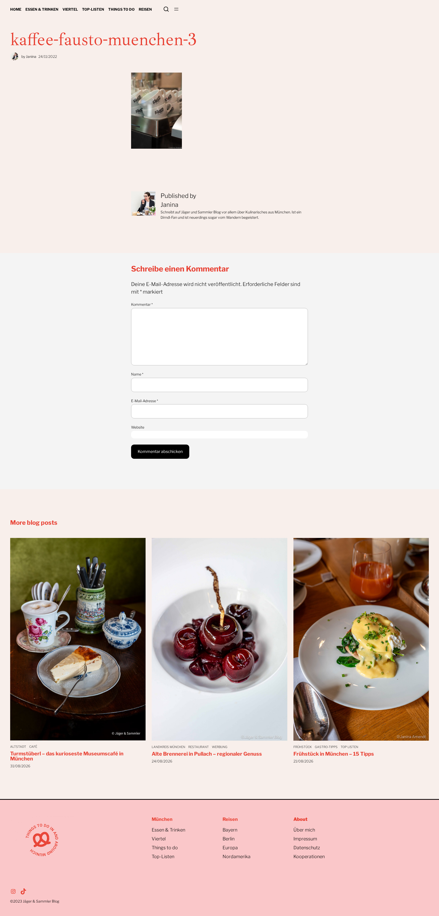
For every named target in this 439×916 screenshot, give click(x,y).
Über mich (304, 830)
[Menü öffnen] (176, 9)
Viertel (159, 838)
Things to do (165, 847)
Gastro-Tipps (326, 747)
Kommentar (142, 304)
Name (137, 374)
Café (33, 747)
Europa (230, 847)
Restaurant (198, 747)
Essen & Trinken (168, 830)
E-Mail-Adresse (144, 401)
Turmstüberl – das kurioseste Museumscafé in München (66, 756)
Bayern (230, 830)
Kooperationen (309, 856)
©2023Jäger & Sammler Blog (34, 901)
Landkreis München (168, 747)
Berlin (228, 838)
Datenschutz (306, 847)
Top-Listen (163, 856)
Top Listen (349, 747)
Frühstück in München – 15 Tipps (333, 753)
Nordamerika (236, 856)
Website (137, 427)
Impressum (305, 838)
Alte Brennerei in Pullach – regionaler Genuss (207, 753)
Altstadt (18, 747)
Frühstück (302, 747)
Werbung (219, 747)
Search (166, 9)
